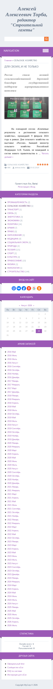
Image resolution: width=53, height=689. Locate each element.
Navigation (11, 50)
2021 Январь (13, 487)
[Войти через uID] (14, 288)
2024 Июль (12, 600)
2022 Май (11, 534)
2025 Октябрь (13, 618)
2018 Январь (13, 396)
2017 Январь (13, 381)
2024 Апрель (13, 589)
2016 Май (11, 352)
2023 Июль (12, 560)
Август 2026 (26, 305)
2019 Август (12, 425)
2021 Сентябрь (13, 509)
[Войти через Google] (34, 288)
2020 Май (11, 458)
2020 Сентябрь (13, 472)
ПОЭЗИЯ (11, 250)
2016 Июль (12, 359)
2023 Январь (13, 541)
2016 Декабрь (13, 377)
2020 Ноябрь (13, 479)
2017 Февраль (13, 385)
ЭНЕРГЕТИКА (13, 217)
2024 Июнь (12, 596)
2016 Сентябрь (13, 366)
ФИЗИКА (11, 264)
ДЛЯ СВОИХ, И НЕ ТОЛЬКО (21, 66)
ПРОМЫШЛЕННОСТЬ (17, 202)
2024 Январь (13, 578)
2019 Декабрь (13, 439)
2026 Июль (12, 625)
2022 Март (12, 527)
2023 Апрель (13, 549)
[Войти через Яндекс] (29, 288)
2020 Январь (13, 443)
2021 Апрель (13, 498)
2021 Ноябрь (13, 516)
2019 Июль (12, 421)
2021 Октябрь (13, 512)
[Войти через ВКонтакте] (19, 288)
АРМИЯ (10, 228)
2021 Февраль (13, 490)
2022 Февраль (13, 523)
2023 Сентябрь (13, 567)
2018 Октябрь (13, 414)
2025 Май (11, 611)
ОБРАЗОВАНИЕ (14, 235)
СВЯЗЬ (10, 213)
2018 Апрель (13, 403)
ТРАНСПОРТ (13, 210)
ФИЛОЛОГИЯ (13, 268)
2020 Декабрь (13, 483)
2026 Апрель (13, 622)
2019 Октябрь (13, 432)
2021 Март (12, 494)
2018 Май (11, 406)
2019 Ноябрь (13, 436)
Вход (33, 187)
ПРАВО (10, 231)
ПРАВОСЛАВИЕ (14, 261)
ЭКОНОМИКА (13, 220)
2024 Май (11, 593)
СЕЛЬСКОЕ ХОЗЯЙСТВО (18, 165)
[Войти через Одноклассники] (39, 288)
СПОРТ (10, 253)
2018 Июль (12, 410)
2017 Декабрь (13, 392)
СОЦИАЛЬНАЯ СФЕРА (17, 242)
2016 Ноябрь (13, 374)
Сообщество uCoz (15, 667)
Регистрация (23, 187)
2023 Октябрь (13, 571)
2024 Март (12, 585)
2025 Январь (13, 607)
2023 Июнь (12, 556)
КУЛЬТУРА (12, 257)
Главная (8, 60)
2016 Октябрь (13, 370)
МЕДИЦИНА (12, 239)
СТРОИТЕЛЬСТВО (15, 272)
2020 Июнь (12, 461)
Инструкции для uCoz (17, 675)
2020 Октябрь (13, 476)
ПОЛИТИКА (12, 224)
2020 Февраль (13, 447)
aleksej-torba (20, 168)
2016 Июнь (12, 355)
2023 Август (12, 563)
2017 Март (12, 388)
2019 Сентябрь (13, 428)
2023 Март (12, 545)
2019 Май (11, 417)
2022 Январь (13, 520)
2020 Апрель (13, 454)
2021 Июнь (12, 505)
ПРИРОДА (12, 246)
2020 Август (12, 469)
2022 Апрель (13, 531)
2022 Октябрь (13, 538)
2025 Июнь (12, 614)
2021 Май (11, 501)
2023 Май (11, 552)
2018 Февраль (13, 399)
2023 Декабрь (13, 574)
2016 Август (12, 363)
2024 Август (12, 603)
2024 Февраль (13, 582)
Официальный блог (16, 664)
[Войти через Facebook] (24, 288)
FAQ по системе (14, 671)
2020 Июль (12, 465)
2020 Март (12, 450)
